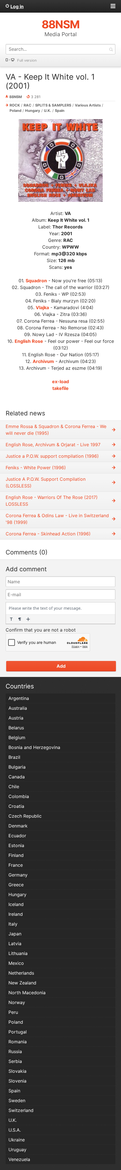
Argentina (18, 698)
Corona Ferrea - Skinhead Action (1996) (48, 534)
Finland (16, 855)
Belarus (16, 727)
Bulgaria (17, 767)
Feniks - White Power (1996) (36, 467)
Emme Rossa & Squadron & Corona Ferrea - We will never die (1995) (56, 430)
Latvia (14, 943)
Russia (15, 1051)
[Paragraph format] (19, 619)
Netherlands (21, 973)
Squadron (36, 280)
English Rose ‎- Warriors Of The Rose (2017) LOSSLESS (52, 500)
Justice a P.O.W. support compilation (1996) (52, 456)
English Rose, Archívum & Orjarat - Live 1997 (53, 444)
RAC (28, 105)
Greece (16, 884)
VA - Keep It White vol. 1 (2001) (50, 81)
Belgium (16, 737)
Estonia (16, 845)
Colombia (18, 796)
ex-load (60, 381)
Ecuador (17, 835)
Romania (17, 1041)
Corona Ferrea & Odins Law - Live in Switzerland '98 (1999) (57, 519)
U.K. (47, 110)
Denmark (18, 826)
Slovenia (17, 1081)
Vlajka (42, 307)
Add (61, 666)
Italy (12, 924)
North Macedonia (27, 992)
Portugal (17, 1032)
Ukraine (16, 1140)
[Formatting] (11, 619)
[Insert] (28, 619)
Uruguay (17, 1149)
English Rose (29, 341)
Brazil (14, 757)
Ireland (15, 914)
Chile (13, 786)
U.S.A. (14, 1130)
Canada (16, 777)
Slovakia (17, 1071)
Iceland (16, 904)
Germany (18, 875)
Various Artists (88, 105)
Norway (16, 1002)
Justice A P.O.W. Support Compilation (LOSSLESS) (46, 482)
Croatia (16, 806)
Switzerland (20, 1110)
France (15, 865)
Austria (15, 718)
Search (111, 49)
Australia (17, 708)
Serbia (15, 1061)
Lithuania (18, 953)
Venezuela (19, 1159)
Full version (27, 60)
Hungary (32, 110)
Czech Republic (25, 816)
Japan (14, 934)
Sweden (16, 1100)
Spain (59, 110)
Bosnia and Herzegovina (34, 747)
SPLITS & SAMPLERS (53, 105)
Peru (13, 1012)
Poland (15, 110)
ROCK (15, 105)
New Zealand (22, 983)
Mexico (16, 963)
